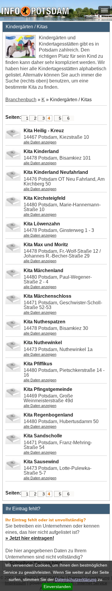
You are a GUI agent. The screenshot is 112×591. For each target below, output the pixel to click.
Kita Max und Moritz (46, 244)
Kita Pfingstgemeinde (48, 389)
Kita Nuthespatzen (44, 321)
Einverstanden (57, 586)
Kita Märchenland (43, 270)
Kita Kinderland (41, 151)
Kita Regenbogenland (48, 414)
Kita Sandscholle (43, 435)
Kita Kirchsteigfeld (44, 198)
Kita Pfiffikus (38, 363)
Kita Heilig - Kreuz (44, 130)
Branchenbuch (20, 99)
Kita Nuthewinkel (43, 342)
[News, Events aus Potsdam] (35, 12)
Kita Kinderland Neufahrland (56, 172)
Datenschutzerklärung (75, 579)
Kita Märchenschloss (47, 296)
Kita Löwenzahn (42, 223)
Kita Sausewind (41, 461)
